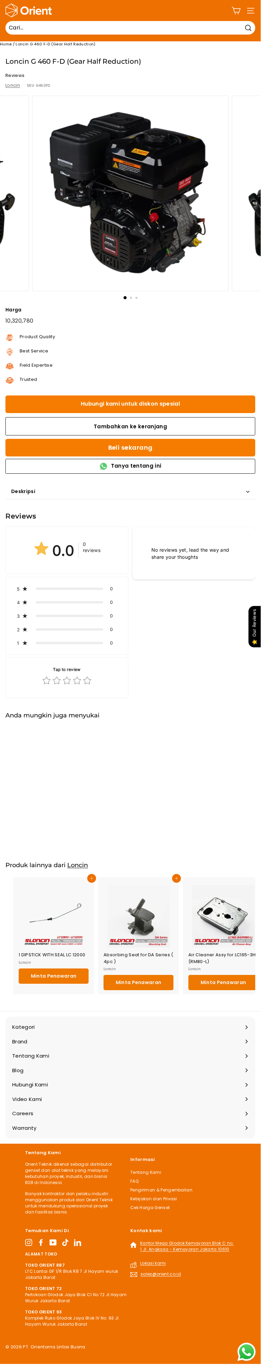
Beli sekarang (130, 447)
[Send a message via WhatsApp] (246, 1352)
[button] (67, 589)
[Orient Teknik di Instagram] (28, 1242)
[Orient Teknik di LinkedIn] (77, 1242)
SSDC (32, 1355)
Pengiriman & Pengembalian (161, 1190)
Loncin (12, 85)
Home (6, 44)
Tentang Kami (145, 1172)
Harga (13, 309)
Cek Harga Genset (150, 1207)
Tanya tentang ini (136, 465)
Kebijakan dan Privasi (153, 1199)
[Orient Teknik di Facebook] (40, 1242)
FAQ (134, 1181)
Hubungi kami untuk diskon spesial (130, 404)
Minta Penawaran (54, 832)
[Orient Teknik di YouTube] (53, 1242)
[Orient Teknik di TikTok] (65, 1242)
